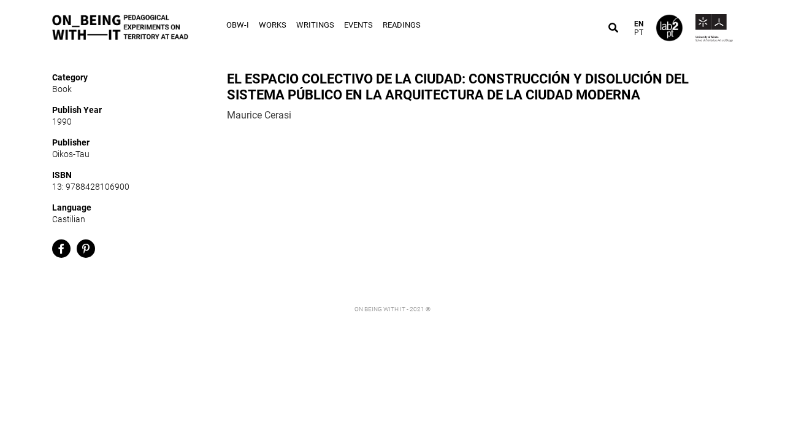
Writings (315, 24)
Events (358, 24)
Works (272, 24)
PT (638, 32)
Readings (402, 24)
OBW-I (237, 24)
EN (638, 24)
